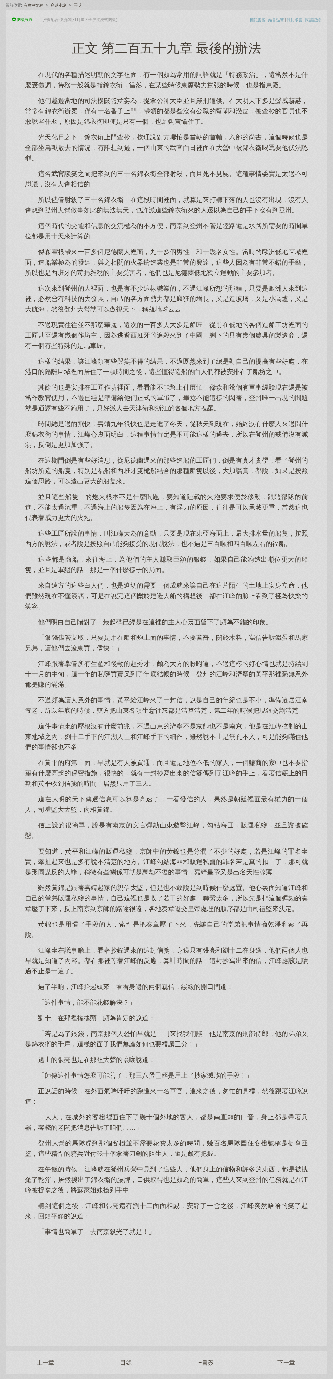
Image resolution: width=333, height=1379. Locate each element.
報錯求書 (294, 20)
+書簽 (206, 1362)
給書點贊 (276, 20)
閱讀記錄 (313, 20)
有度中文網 (33, 5)
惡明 (78, 5)
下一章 (286, 1362)
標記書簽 (257, 20)
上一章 (45, 1362)
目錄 (126, 1362)
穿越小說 (58, 5)
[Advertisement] (166, 1287)
